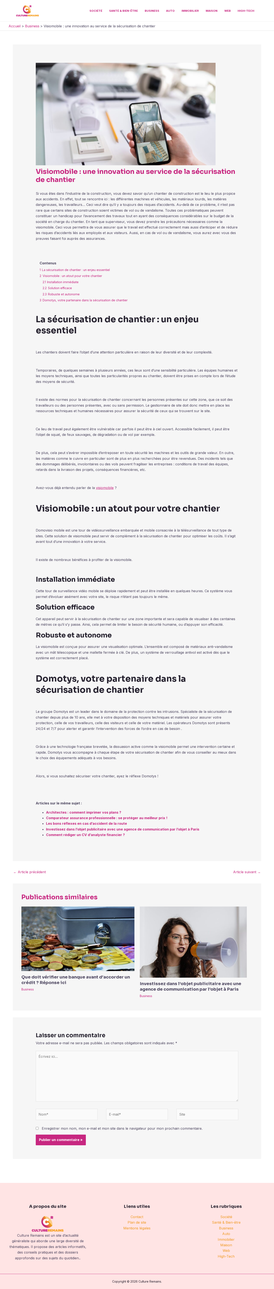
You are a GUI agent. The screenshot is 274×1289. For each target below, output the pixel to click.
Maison (211, 10)
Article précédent (29, 872)
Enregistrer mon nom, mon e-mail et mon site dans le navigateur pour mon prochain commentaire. (122, 1128)
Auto (170, 10)
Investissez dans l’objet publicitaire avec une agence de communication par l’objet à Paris (122, 829)
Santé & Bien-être (123, 10)
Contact (137, 1217)
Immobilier (190, 10)
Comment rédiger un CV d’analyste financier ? (85, 835)
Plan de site (137, 1222)
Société (95, 10)
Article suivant (247, 872)
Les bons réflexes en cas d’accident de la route (86, 823)
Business (152, 10)
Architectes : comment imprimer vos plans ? (83, 812)
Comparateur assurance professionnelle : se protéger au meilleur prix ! (106, 818)
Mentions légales (136, 1228)
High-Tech (246, 10)
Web (227, 10)
